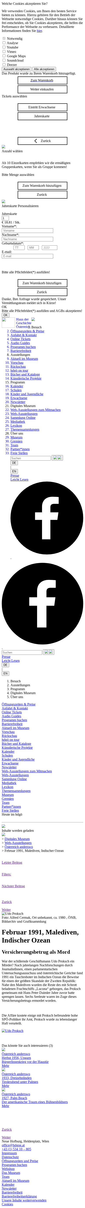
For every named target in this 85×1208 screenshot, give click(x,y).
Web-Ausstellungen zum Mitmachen (35, 410)
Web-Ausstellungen (23, 414)
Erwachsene (18, 398)
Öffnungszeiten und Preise (20, 1161)
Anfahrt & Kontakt (23, 335)
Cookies (7, 1204)
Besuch (15, 681)
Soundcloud (15, 60)
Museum (16, 437)
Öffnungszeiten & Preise (27, 331)
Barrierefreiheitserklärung (19, 1196)
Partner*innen (20, 449)
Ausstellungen (20, 685)
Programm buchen (23, 347)
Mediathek (17, 421)
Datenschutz (10, 1157)
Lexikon (16, 425)
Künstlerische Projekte (25, 378)
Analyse (12, 43)
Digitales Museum (23, 693)
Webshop (8, 1169)
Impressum (9, 1153)
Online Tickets (20, 339)
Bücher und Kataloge (25, 374)
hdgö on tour (19, 370)
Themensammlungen (24, 429)
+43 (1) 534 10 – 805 (16, 1149)
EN (14, 471)
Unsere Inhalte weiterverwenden (24, 1200)
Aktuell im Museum (24, 358)
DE (14, 462)
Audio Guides (20, 343)
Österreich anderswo (19, 847)
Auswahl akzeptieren (16, 69)
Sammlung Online (23, 417)
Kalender (16, 386)
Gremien (16, 441)
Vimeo (11, 52)
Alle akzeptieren (44, 69)
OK (5, 315)
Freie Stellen (19, 453)
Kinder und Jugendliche (26, 394)
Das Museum (11, 1173)
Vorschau (16, 362)
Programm (17, 689)
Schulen (16, 390)
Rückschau (18, 366)
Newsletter (17, 402)
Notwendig (14, 38)
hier (39, 31)
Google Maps (16, 56)
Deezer (12, 65)
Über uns (16, 697)
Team (14, 445)
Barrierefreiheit (20, 351)
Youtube (12, 47)
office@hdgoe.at (13, 1145)
